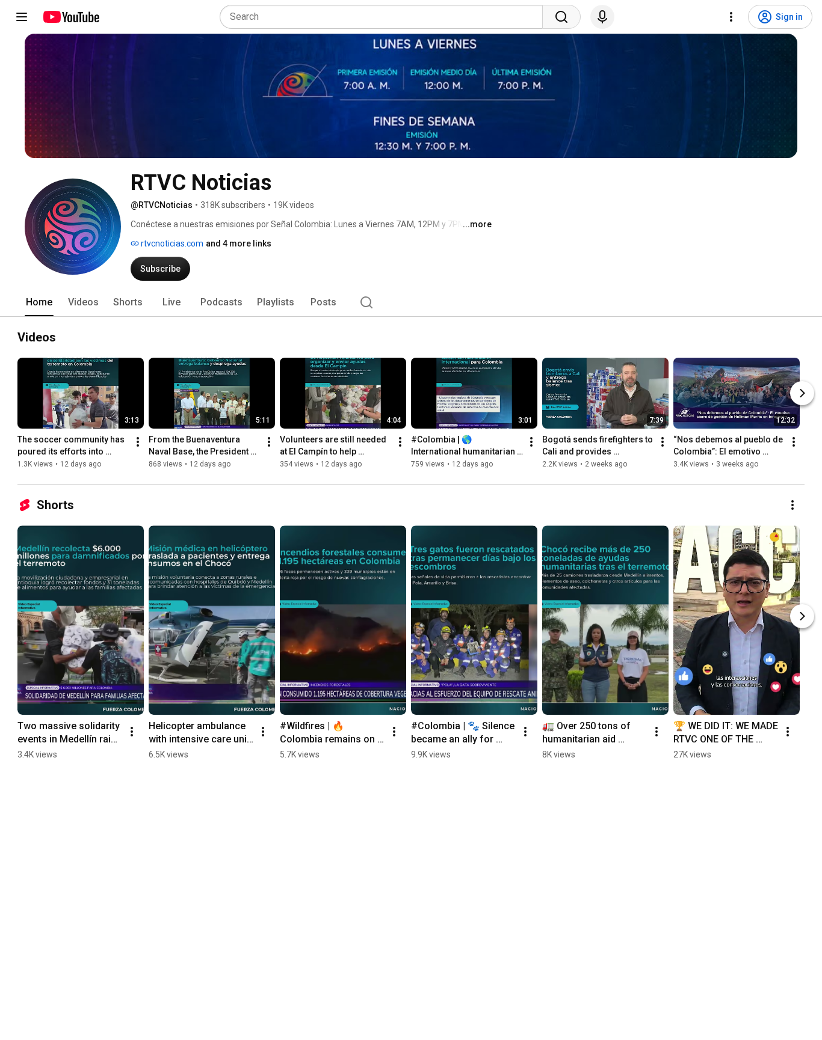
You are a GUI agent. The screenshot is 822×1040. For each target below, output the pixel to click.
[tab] (39, 302)
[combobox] (385, 17)
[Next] (802, 393)
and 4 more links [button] (238, 243)
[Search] (561, 17)
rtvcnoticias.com (171, 243)
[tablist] (411, 302)
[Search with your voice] (602, 17)
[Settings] (731, 17)
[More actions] (138, 442)
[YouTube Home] (71, 17)
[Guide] (21, 17)
